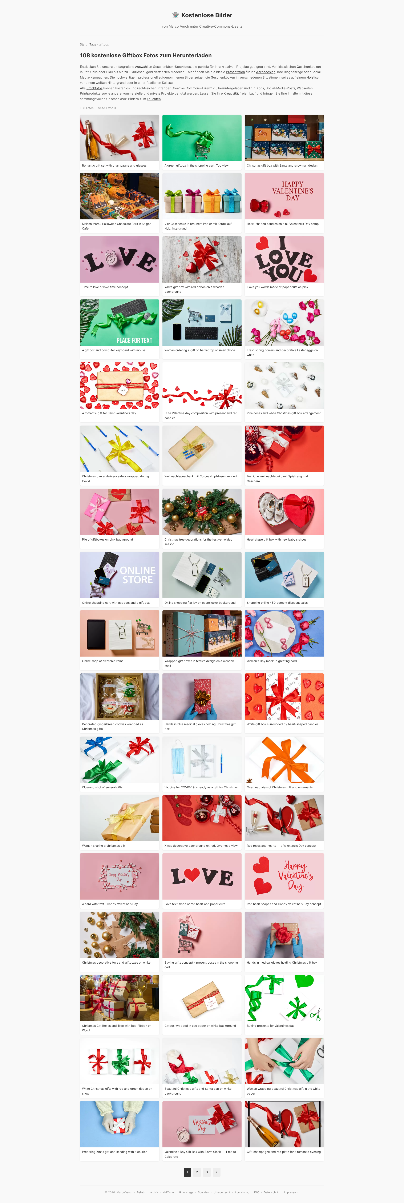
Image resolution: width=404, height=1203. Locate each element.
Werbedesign (265, 72)
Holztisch (313, 77)
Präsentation (235, 72)
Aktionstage (185, 1192)
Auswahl (141, 67)
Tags (92, 44)
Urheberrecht (222, 1192)
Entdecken (88, 67)
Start (83, 44)
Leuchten (154, 99)
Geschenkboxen (309, 67)
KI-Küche (168, 1192)
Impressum (291, 1192)
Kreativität (231, 93)
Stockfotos (94, 88)
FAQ (256, 1192)
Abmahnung (242, 1192)
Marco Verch (124, 1192)
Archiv (154, 1192)
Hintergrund (117, 83)
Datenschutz (272, 1192)
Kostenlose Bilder (206, 15)
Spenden (203, 1192)
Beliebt (141, 1192)
